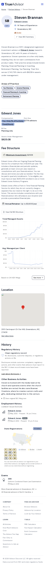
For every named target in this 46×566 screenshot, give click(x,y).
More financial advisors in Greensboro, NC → (19, 489)
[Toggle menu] (42, 4)
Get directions (7, 336)
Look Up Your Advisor (32, 514)
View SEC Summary (26, 37)
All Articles (7, 524)
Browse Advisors (30, 507)
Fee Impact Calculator (33, 528)
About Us (6, 507)
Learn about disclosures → (11, 374)
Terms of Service (9, 514)
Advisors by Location (32, 510)
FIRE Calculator (30, 524)
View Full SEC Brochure (14, 212)
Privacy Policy (8, 510)
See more (37, 278)
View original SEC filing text (15, 398)
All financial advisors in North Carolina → (17, 492)
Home (3, 9)
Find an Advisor (14, 9)
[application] (23, 231)
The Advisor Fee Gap (11, 534)
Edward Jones (21, 21)
